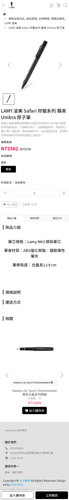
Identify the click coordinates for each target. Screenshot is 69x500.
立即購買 (52, 495)
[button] (60, 65)
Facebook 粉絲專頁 (16, 430)
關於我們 (17, 472)
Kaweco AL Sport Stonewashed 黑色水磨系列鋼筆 (34, 392)
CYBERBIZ (16, 484)
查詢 (7, 472)
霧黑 (8, 169)
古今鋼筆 (24, 480)
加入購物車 (17, 495)
